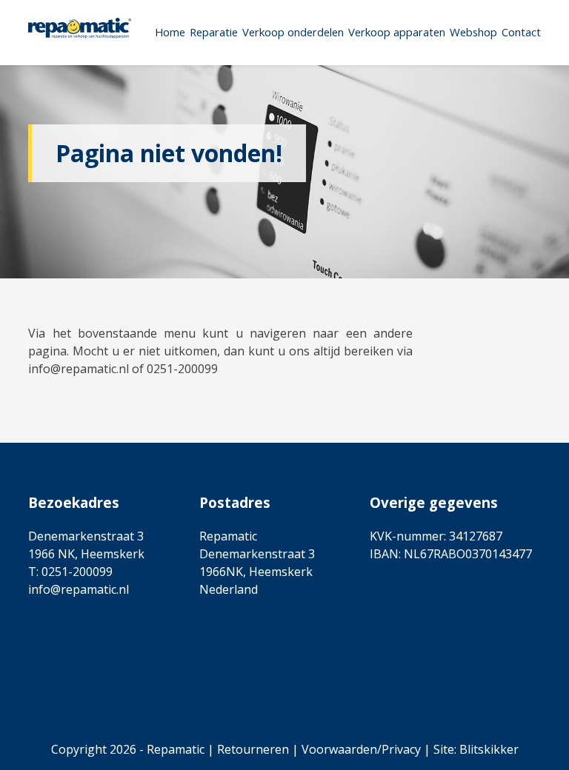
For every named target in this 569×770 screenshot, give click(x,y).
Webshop (473, 31)
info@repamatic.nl (78, 589)
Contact (521, 31)
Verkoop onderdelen (293, 31)
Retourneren (253, 749)
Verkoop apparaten (396, 31)
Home (170, 31)
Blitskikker (489, 749)
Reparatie (214, 31)
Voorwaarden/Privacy (361, 749)
